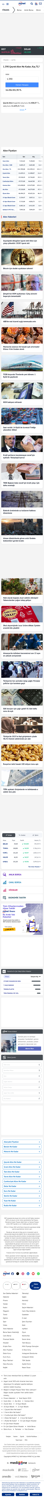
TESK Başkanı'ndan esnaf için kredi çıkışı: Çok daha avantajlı (21, 484)
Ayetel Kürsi (26, 1364)
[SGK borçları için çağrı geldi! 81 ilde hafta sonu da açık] (22, 697)
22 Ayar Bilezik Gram (9, 205)
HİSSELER (13, 890)
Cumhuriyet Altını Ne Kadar (15, 1181)
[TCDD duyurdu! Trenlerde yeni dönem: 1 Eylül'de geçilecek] (22, 363)
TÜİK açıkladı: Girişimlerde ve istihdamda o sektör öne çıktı (20, 790)
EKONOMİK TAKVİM (17, 897)
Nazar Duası (26, 1367)
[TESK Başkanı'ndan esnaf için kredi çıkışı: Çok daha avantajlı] (22, 471)
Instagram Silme (28, 1357)
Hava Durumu (8, 1364)
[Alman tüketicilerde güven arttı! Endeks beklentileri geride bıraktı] (22, 527)
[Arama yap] (31, 4)
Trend (5, 1314)
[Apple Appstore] (15, 1286)
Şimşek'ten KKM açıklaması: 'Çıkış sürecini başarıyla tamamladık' (20, 294)
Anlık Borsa (28, 10)
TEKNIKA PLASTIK (9, 989)
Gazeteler (25, 1314)
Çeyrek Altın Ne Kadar (13, 1162)
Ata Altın (5, 189)
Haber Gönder (36, 1286)
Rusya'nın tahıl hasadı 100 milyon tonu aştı (20, 764)
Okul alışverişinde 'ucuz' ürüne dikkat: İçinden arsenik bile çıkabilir (21, 626)
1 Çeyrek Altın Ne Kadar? (12, 1409)
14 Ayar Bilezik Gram (9, 197)
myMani (25, 1329)
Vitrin (24, 1304)
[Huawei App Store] (24, 1286)
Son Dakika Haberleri (10, 1293)
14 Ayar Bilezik (21, 1404)
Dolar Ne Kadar (10, 1186)
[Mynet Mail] (40, 4)
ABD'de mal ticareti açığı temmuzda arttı (19, 321)
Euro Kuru (6, 1357)
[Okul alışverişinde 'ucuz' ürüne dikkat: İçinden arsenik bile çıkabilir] (22, 614)
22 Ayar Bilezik (23, 1407)
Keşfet (5, 1367)
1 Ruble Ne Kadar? (10, 1421)
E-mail (24, 1318)
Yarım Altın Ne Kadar (12, 1176)
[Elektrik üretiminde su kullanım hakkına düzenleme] (22, 499)
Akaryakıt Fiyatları (11, 1142)
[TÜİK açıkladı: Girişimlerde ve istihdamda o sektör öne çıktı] (22, 778)
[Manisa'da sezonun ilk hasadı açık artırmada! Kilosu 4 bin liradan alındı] (22, 335)
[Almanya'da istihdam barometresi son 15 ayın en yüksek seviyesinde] (22, 642)
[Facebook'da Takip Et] (12, 1273)
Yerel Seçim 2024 (25, 1398)
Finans (5, 1300)
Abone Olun (29, 1048)
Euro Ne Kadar (10, 1191)
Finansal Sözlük (8, 1339)
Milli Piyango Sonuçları (30, 1346)
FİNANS (5, 10)
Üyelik (22, 1436)
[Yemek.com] (35, 1476)
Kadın (5, 1307)
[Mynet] (35, 1470)
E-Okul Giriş (26, 1350)
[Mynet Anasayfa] (22, 3)
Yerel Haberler (8, 1329)
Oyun (24, 1332)
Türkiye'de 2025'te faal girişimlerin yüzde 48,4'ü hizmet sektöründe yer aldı (20, 737)
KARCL (5, 853)
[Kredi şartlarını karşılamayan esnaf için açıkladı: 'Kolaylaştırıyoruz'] (22, 444)
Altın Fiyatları (8, 1350)
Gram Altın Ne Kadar (12, 1167)
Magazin (6, 1311)
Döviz (38, 10)
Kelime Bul (26, 1336)
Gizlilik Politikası (32, 1436)
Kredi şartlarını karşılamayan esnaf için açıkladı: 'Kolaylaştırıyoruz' (19, 456)
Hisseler (6, 1343)
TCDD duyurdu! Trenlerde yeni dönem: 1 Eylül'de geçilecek (19, 375)
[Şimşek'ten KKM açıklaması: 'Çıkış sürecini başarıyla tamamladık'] (22, 282)
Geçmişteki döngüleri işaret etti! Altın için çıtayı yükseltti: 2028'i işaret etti (20, 242)
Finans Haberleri (9, 1398)
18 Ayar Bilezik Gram (9, 201)
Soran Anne (26, 1339)
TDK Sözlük (26, 1360)
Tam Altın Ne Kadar (11, 1172)
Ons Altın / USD (7, 165)
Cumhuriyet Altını (8, 181)
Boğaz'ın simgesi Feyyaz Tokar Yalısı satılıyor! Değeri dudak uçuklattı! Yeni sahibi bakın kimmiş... (20, 1392)
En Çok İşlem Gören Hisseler (14, 1426)
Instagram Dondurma (29, 1353)
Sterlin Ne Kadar (10, 1196)
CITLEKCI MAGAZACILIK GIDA (12, 981)
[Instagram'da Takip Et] (22, 1273)
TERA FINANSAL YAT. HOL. (11, 993)
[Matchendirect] (23, 1470)
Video (5, 1325)
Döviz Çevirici (11, 1057)
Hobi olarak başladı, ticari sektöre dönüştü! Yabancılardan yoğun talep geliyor (20, 599)
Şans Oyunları (27, 1322)
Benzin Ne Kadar (10, 1146)
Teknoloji (25, 1293)
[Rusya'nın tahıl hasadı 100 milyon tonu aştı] (22, 752)
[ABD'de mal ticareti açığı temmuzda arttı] (22, 310)
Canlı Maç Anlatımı (28, 1311)
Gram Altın (6, 161)
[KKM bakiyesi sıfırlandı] (22, 391)
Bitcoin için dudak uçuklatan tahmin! (18, 268)
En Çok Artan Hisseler (11, 1424)
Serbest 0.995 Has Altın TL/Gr (9, 209)
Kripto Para (7, 1346)
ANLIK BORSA (15, 874)
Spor (4, 1322)
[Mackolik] (9, 1470)
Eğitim (5, 1318)
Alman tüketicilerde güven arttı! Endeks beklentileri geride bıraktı (19, 539)
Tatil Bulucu (26, 1343)
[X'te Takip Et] (17, 1273)
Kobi (23, 1325)
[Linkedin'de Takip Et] (28, 1273)
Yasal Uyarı (19, 1440)
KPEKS (5, 862)
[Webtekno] (21, 1476)
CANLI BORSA (15, 882)
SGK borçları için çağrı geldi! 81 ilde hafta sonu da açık (20, 709)
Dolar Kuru (7, 1353)
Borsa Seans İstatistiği (11, 1332)
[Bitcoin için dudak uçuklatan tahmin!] (22, 257)
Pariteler (18, 1429)
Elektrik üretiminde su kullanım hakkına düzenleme (19, 511)
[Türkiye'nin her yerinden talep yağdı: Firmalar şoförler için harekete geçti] (22, 669)
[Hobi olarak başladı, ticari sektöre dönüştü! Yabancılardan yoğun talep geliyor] (22, 586)
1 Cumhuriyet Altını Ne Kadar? (14, 1415)
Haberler (6, 1297)
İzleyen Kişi (34, 977)
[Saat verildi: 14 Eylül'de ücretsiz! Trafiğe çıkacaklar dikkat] (22, 416)
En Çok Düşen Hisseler (28, 1421)
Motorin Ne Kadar (11, 1151)
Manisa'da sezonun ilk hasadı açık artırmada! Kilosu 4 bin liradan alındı (21, 348)
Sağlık (24, 1297)
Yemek (5, 1304)
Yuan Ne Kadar (10, 1200)
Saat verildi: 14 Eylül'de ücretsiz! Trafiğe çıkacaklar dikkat (19, 428)
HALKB (5, 857)
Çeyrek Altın (6, 173)
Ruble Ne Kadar (10, 1205)
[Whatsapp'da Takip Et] (38, 1273)
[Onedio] (7, 1476)
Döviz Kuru (8, 1429)
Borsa (19, 10)
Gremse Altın (6, 185)
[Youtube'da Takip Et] (33, 1273)
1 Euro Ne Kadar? (26, 1418)
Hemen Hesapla (22, 85)
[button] (7, 4)
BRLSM (5, 844)
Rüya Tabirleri (8, 1360)
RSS (26, 1440)
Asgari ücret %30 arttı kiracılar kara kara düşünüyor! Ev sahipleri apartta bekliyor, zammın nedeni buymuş (18, 1384)
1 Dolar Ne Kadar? (10, 1418)
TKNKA (5, 848)
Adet (7, 74)
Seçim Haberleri (27, 1307)
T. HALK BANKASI (9, 985)
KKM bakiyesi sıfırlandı (12, 402)
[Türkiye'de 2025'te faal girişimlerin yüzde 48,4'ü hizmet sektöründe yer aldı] (22, 725)
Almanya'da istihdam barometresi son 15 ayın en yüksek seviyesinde (21, 654)
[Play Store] (7, 1286)
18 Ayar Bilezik (9, 1407)
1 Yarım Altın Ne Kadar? (12, 1412)
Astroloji (25, 1300)
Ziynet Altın (6, 193)
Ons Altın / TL (7, 169)
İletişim (8, 1436)
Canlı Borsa (7, 1336)
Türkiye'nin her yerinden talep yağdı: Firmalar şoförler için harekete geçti (21, 682)
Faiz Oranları (29, 1429)
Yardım (15, 1436)
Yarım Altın (6, 177)
